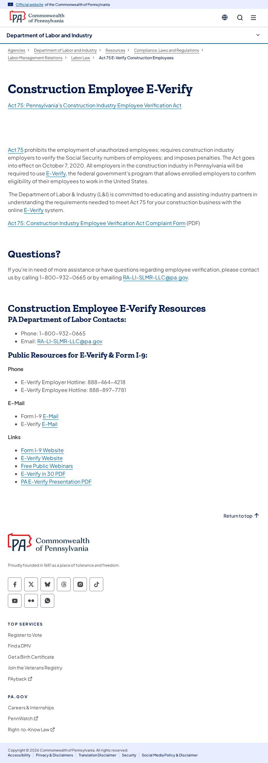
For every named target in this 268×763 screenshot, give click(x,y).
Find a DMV (19, 645)
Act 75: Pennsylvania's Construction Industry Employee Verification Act (94, 105)
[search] (240, 17)
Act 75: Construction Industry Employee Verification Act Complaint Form (97, 223)
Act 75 (16, 149)
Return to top (238, 516)
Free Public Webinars (47, 465)
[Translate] (225, 17)
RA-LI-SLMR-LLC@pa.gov (155, 277)
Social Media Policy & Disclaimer (170, 755)
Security (129, 755)
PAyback (17, 679)
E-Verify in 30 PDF (43, 473)
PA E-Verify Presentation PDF (56, 481)
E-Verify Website (42, 457)
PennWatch (20, 718)
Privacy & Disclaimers (54, 755)
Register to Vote (25, 635)
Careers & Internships (31, 707)
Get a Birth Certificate (31, 657)
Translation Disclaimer (97, 755)
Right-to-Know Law (28, 729)
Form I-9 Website (42, 450)
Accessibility (19, 755)
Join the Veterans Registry (35, 667)
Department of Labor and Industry (49, 35)
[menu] (253, 17)
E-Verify (56, 173)
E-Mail (51, 416)
